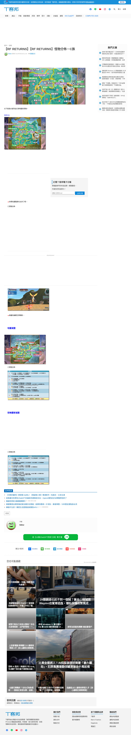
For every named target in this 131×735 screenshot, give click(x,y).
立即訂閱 (80, 193)
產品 (13, 16)
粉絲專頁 (34, 549)
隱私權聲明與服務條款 (79, 716)
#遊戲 (7, 513)
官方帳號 (47, 549)
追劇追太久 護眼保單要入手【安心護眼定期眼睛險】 (80, 689)
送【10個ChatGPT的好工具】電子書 (47, 537)
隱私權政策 (90, 2)
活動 (48, 16)
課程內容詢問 (114, 720)
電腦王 (93, 726)
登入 (119, 9)
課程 (61, 16)
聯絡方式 (56, 723)
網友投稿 (113, 726)
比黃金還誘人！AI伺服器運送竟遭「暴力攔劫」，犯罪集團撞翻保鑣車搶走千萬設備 (65, 664)
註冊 (124, 9)
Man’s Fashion (96, 720)
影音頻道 (72, 549)
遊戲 (10, 45)
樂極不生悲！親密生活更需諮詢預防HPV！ (22, 507)
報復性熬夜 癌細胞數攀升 (16, 501)
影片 (43, 16)
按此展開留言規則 (27, 703)
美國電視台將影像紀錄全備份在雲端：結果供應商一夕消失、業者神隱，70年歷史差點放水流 (41, 504)
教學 (38, 16)
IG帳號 (84, 549)
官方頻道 (59, 549)
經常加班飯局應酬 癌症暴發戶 (80, 627)
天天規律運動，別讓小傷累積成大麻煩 (21, 583)
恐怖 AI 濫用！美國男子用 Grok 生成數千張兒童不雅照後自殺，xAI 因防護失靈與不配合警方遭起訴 (21, 668)
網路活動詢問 (114, 723)
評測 (33, 16)
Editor (10, 53)
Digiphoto (94, 723)
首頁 (5, 45)
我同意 (122, 2)
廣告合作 (56, 720)
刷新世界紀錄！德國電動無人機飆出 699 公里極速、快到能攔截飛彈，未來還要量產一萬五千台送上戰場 (113, 60)
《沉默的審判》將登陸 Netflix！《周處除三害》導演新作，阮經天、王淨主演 (35, 495)
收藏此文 (32, 53)
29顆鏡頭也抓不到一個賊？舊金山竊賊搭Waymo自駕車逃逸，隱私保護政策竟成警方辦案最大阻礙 (65, 601)
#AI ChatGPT (69, 16)
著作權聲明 (76, 720)
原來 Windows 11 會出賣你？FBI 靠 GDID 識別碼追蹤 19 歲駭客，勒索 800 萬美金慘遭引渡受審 (51, 625)
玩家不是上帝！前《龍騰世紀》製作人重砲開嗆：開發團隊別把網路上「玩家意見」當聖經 (113, 91)
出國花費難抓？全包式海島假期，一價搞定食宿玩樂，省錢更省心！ (21, 689)
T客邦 (93, 716)
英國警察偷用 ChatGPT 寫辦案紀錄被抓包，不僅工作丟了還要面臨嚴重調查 (21, 604)
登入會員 (23, 700)
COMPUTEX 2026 (92, 16)
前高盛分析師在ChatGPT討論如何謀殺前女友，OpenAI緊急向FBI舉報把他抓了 (36, 498)
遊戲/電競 (26, 16)
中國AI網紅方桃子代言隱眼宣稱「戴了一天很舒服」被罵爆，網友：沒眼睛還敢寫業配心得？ (51, 689)
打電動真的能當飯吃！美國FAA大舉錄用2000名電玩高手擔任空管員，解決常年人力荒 (113, 66)
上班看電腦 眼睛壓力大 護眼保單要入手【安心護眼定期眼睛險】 (21, 646)
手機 (19, 16)
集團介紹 (56, 716)
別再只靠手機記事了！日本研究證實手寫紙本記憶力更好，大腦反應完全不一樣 (113, 53)
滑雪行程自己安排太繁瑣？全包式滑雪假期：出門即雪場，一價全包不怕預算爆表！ (21, 625)
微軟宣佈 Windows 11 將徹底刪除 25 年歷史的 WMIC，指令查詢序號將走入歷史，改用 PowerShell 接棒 (114, 72)
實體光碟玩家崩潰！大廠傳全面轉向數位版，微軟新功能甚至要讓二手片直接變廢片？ (113, 110)
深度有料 (79, 16)
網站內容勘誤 (114, 716)
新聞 (6, 16)
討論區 (55, 16)
